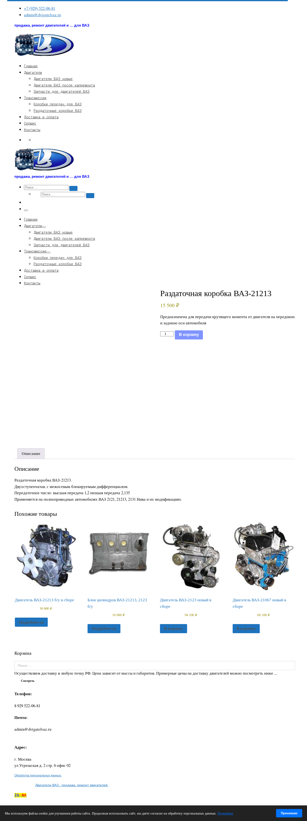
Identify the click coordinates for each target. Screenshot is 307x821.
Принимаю (289, 813)
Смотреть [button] (28, 680)
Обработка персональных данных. (38, 775)
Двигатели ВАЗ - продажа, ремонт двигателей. (71, 785)
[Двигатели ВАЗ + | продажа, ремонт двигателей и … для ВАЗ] (44, 55)
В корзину (189, 334)
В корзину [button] (173, 628)
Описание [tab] (31, 453)
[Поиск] (290, 665)
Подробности (31, 622)
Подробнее (225, 813)
